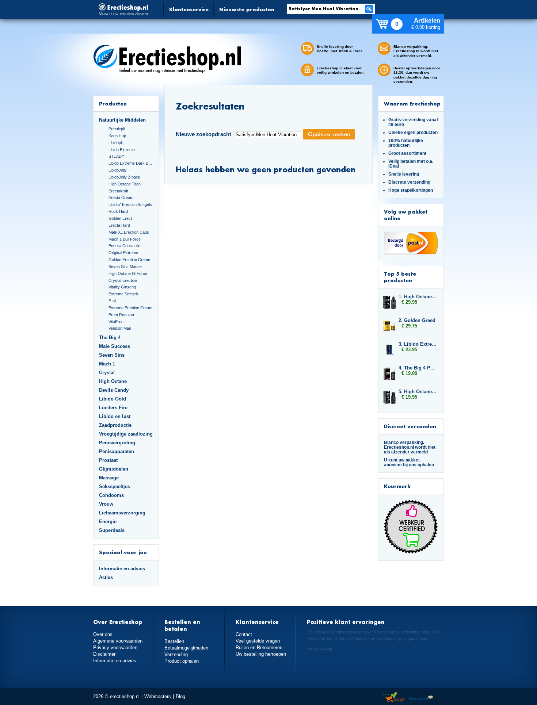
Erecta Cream (120, 197)
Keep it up (117, 136)
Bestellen (174, 641)
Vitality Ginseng (122, 287)
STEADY (116, 156)
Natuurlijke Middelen (122, 120)
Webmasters (157, 696)
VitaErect (116, 321)
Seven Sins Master (125, 266)
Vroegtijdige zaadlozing (126, 434)
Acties (106, 577)
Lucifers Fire (113, 407)
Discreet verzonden (410, 426)
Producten (113, 103)
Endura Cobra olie (124, 246)
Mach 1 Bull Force (124, 239)
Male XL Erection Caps (128, 232)
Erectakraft (118, 191)
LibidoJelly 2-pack (124, 177)
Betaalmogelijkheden (186, 648)
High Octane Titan (124, 184)
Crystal (107, 372)
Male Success (114, 346)
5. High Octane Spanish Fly (418, 391)
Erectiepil (116, 129)
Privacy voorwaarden (115, 647)
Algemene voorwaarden (117, 641)
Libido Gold (112, 399)
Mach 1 (107, 364)
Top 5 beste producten (400, 277)
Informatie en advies (122, 568)
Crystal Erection (122, 280)
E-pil (112, 301)
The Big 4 (110, 337)
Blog (180, 696)
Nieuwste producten (246, 9)
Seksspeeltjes (114, 486)
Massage (109, 477)
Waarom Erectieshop (412, 103)
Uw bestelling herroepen (261, 654)
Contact (244, 634)
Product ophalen (181, 661)
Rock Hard (118, 211)
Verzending (176, 654)
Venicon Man (119, 328)
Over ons (103, 634)
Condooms (111, 495)
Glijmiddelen (113, 469)
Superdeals (112, 530)
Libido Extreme (121, 149)
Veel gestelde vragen (258, 641)
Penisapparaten (116, 451)
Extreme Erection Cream (130, 308)
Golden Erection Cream (129, 259)
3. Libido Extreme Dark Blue (418, 344)
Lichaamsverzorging (122, 513)
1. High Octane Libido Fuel (418, 296)
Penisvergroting (117, 442)
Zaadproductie (115, 425)
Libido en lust (114, 416)
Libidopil (115, 143)
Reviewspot (421, 697)
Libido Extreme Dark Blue (130, 163)
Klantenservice (189, 9)
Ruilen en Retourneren (259, 647)
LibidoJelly (117, 170)
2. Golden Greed (417, 320)
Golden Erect (120, 218)
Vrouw (106, 504)
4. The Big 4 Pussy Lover (418, 368)
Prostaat (108, 460)
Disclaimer (104, 654)
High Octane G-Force (127, 273)
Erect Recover (121, 315)
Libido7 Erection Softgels (130, 204)
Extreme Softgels (123, 294)
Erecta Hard (119, 225)
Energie (108, 521)
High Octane (113, 381)
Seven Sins (112, 355)
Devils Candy (114, 390)
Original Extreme (123, 252)
